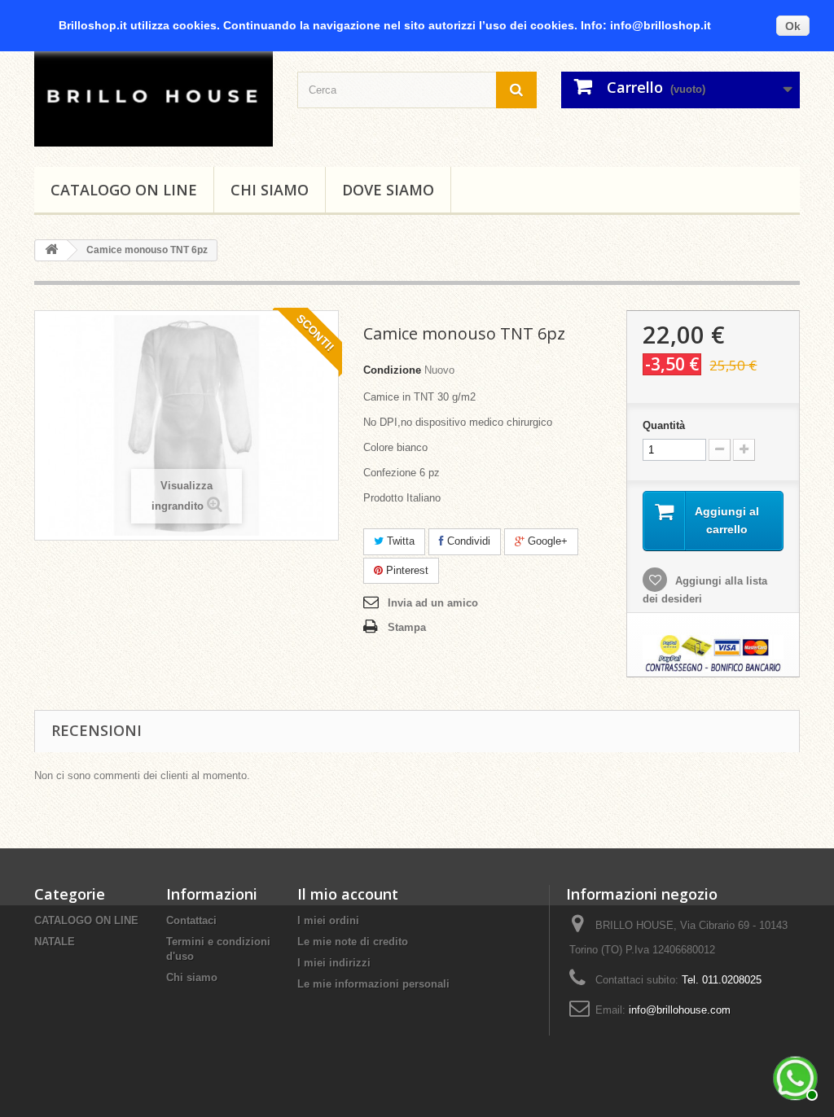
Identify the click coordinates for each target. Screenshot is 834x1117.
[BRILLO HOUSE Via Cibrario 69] (153, 95)
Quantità (664, 425)
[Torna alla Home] (51, 250)
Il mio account (347, 894)
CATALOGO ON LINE (123, 189)
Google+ (546, 541)
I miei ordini (328, 920)
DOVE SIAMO (388, 189)
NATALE (54, 941)
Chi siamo (269, 189)
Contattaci (191, 920)
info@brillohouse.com (680, 1010)
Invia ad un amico (433, 603)
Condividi (467, 541)
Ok (793, 26)
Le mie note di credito (352, 941)
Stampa (407, 627)
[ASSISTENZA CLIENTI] (793, 1076)
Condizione (392, 370)
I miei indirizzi (334, 963)
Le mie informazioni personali (373, 984)
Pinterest (405, 570)
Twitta (399, 541)
